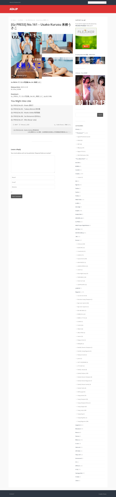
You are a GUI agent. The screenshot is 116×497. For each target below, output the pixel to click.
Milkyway (79, 148)
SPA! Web (77, 451)
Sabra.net (77, 447)
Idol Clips (77, 229)
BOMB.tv (77, 166)
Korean (77, 240)
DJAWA (79, 255)
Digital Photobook (82, 136)
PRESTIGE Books (81, 155)
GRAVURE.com (79, 218)
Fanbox (77, 188)
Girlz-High (77, 207)
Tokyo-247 (78, 454)
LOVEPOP (77, 288)
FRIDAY (79, 329)
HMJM (78, 140)
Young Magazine (81, 421)
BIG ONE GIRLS (81, 310)
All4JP (14, 9)
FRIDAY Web (78, 199)
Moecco (77, 432)
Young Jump (80, 410)
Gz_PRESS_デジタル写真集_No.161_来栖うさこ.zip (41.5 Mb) (31, 96)
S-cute (77, 443)
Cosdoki (77, 170)
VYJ (76, 462)
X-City (76, 469)
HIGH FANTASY (80, 262)
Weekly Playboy (81, 373)
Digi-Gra (77, 185)
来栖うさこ (68, 124)
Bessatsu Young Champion (84, 299)
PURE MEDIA (80, 277)
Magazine (77, 292)
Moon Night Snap (81, 273)
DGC (76, 181)
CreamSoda (80, 251)
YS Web (77, 477)
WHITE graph (80, 392)
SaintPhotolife (81, 284)
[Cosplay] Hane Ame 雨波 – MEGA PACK (85, 54)
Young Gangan (81, 406)
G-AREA (77, 203)
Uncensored (78, 458)
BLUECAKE (80, 247)
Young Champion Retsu (83, 403)
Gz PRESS (20, 20)
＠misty (77, 129)
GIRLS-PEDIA (80, 332)
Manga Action (80, 340)
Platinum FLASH (81, 355)
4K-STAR (77, 162)
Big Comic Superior (82, 306)
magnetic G (78, 425)
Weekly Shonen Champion (84, 377)
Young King (80, 414)
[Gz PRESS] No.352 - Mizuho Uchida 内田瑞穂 (25, 113)
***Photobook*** (79, 133)
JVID (76, 236)
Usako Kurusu (60, 124)
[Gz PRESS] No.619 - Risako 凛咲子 (22, 105)
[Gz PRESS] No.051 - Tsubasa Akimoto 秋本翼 (25, 109)
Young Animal (80, 395)
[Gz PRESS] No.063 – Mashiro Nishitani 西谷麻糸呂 (26, 130)
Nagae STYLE (80, 151)
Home (14, 20)
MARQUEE (79, 343)
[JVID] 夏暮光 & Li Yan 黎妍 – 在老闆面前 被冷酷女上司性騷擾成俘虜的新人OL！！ (49, 132)
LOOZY (79, 270)
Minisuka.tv (78, 429)
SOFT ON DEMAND (81, 362)
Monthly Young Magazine (83, 351)
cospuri (79, 177)
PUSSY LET (80, 281)
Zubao (77, 480)
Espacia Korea (81, 258)
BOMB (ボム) (80, 314)
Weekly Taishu (81, 388)
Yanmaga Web (78, 473)
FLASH (79, 325)
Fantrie (77, 192)
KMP (78, 144)
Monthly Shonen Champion (84, 347)
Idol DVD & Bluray (79, 233)
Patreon (77, 436)
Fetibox (77, 196)
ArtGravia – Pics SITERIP (81, 73)
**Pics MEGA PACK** (80, 159)
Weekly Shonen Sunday (83, 384)
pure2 (78, 358)
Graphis (77, 210)
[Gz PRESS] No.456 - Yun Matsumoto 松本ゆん (26, 116)
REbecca (77, 440)
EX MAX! (79, 321)
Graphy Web (78, 214)
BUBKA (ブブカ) (81, 318)
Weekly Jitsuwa (81, 369)
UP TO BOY (80, 366)
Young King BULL (81, 417)
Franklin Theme (102, 494)
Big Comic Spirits (81, 303)
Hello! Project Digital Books (82, 225)
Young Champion (81, 399)
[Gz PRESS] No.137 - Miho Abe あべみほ (24, 120)
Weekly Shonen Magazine (83, 381)
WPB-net (77, 466)
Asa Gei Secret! (81, 295)
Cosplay (77, 173)
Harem (79, 336)
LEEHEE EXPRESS (81, 266)
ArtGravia (79, 244)
